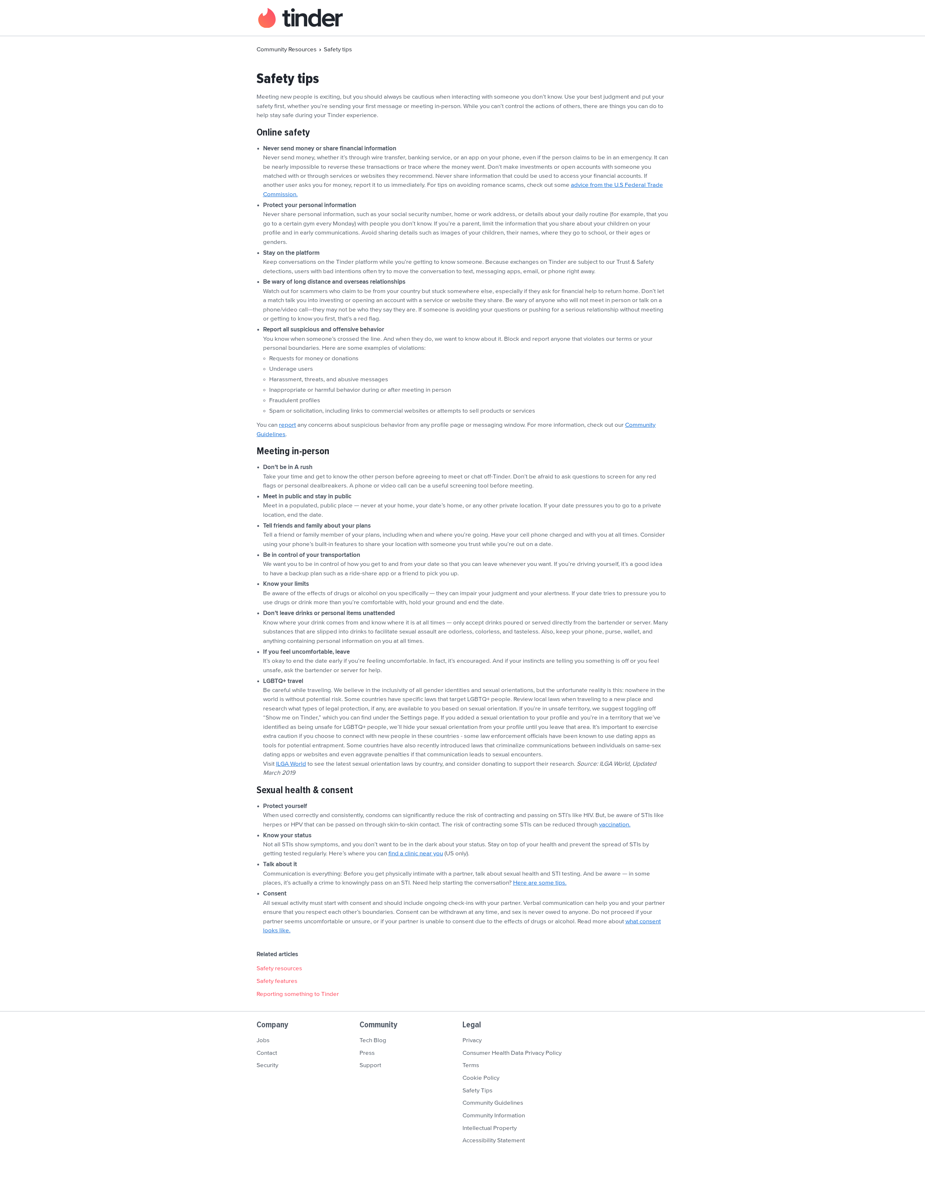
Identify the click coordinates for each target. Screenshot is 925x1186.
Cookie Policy (480, 1078)
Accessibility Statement (493, 1140)
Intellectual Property (489, 1128)
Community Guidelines (492, 1103)
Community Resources (287, 49)
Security (267, 1065)
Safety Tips (477, 1090)
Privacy (472, 1040)
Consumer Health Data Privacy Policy (512, 1053)
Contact (267, 1053)
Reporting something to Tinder (298, 994)
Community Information (493, 1115)
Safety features (277, 981)
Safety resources (279, 968)
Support (370, 1065)
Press (367, 1053)
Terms (470, 1065)
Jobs (263, 1040)
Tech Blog (373, 1040)
